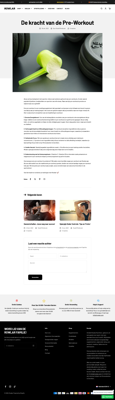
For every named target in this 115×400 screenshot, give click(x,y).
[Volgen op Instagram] (10, 386)
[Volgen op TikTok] (14, 386)
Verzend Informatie (51, 343)
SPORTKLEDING (39, 8)
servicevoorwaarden (73, 247)
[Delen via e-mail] (44, 179)
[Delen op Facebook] (30, 179)
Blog (46, 349)
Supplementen (73, 333)
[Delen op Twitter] (35, 179)
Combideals (72, 336)
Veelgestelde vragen (51, 339)
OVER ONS (51, 8)
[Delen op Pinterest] (40, 179)
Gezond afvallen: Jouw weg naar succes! (39, 224)
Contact (47, 353)
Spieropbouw (73, 343)
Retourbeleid (49, 346)
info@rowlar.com (98, 315)
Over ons (47, 333)
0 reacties (73, 28)
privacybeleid (60, 247)
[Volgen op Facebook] (5, 386)
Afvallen (71, 339)
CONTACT (60, 8)
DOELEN (27, 8)
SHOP (19, 8)
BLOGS (67, 8)
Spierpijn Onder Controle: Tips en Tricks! (75, 224)
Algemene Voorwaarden (52, 336)
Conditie (71, 346)
